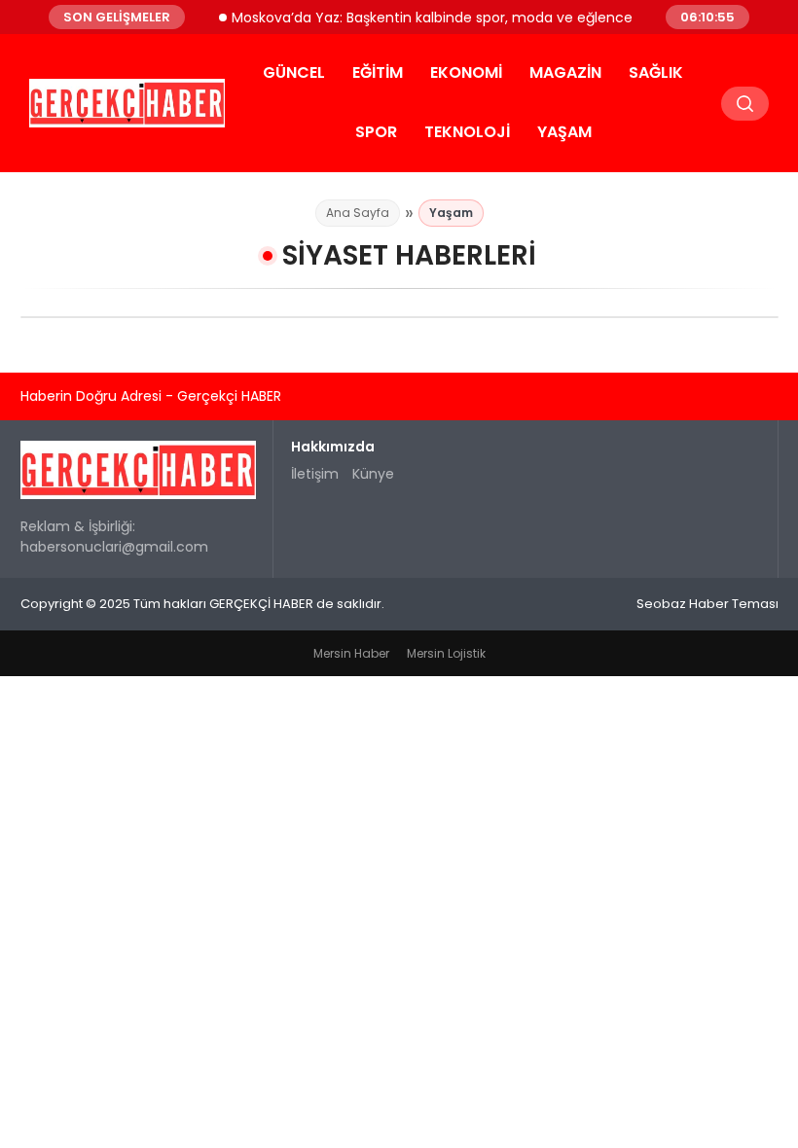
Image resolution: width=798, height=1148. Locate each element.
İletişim (315, 474)
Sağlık (656, 72)
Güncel (294, 72)
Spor (376, 132)
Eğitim (377, 72)
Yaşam (564, 132)
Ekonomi (466, 72)
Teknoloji (467, 132)
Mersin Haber (351, 653)
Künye (373, 474)
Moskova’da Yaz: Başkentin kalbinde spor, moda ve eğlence (423, 16)
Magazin (565, 72)
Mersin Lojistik (446, 653)
